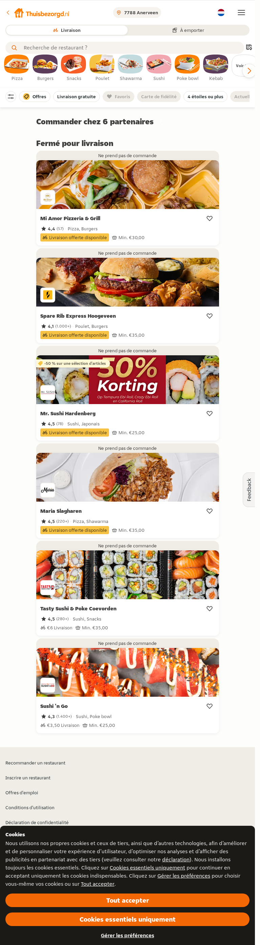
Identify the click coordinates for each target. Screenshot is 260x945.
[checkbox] (17, 68)
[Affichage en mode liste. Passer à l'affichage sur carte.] (249, 48)
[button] (37, 12)
